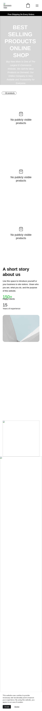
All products (10, 93)
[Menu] (37, 6)
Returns (6, 520)
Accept (6, 707)
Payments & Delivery (12, 512)
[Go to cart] (28, 5)
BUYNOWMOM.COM (18, 464)
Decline (16, 707)
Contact (6, 516)
